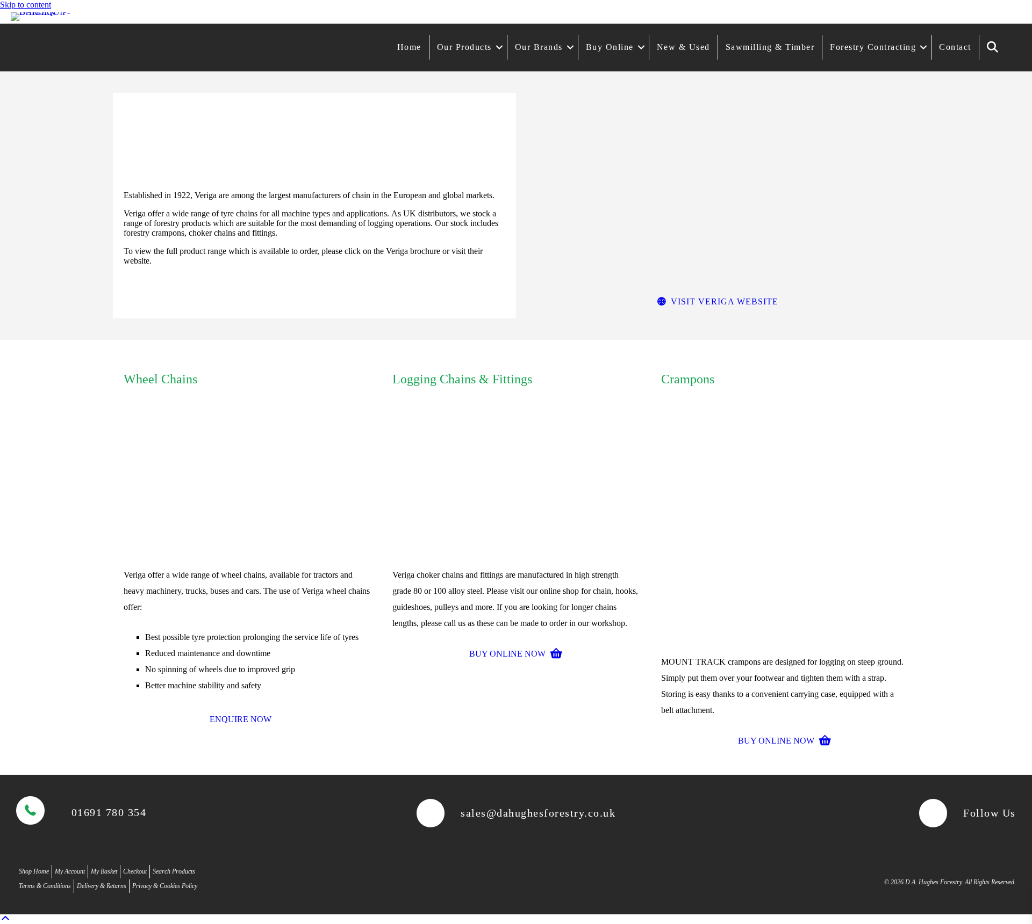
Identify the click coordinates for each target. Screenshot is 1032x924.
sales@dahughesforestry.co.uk (538, 813)
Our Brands (539, 47)
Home (409, 47)
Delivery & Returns (101, 886)
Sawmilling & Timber (770, 47)
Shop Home (34, 871)
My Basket (104, 871)
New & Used (683, 47)
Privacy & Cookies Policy (164, 886)
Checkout (135, 871)
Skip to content (25, 4)
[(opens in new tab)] (247, 556)
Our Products (464, 47)
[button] (499, 47)
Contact (955, 47)
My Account (70, 871)
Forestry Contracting (873, 47)
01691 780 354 (109, 812)
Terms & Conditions (45, 886)
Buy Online (610, 47)
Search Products (174, 871)
